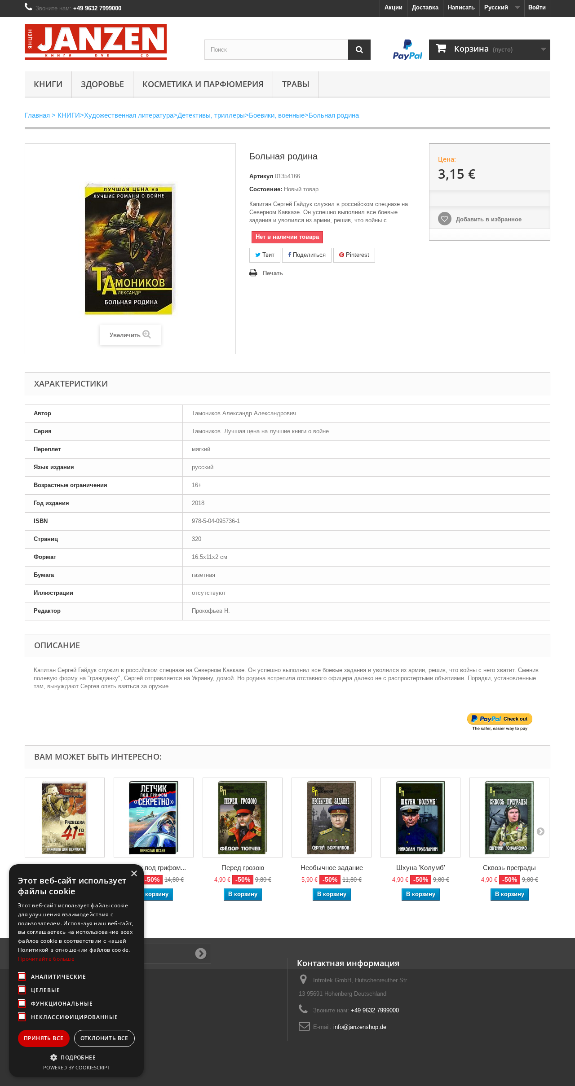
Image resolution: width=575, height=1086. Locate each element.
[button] (76, 1057)
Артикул (261, 176)
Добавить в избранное (488, 219)
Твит (267, 254)
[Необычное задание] (332, 817)
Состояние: (265, 189)
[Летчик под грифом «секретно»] (154, 817)
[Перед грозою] (243, 817)
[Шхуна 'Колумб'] (420, 817)
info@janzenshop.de (359, 1027)
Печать (273, 273)
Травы (296, 84)
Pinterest (356, 254)
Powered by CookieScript (76, 1067)
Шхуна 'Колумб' (420, 867)
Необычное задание (332, 867)
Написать (461, 7)
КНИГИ (48, 84)
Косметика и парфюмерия (203, 84)
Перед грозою (242, 867)
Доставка (425, 7)
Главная (37, 115)
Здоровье (102, 84)
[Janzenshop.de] (108, 42)
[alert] (76, 970)
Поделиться (308, 254)
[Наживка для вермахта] (65, 817)
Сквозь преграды (509, 867)
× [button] (133, 874)
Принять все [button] (43, 1038)
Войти (537, 7)
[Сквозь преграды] (509, 817)
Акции (393, 7)
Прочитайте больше (46, 959)
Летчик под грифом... (153, 867)
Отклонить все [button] (104, 1038)
